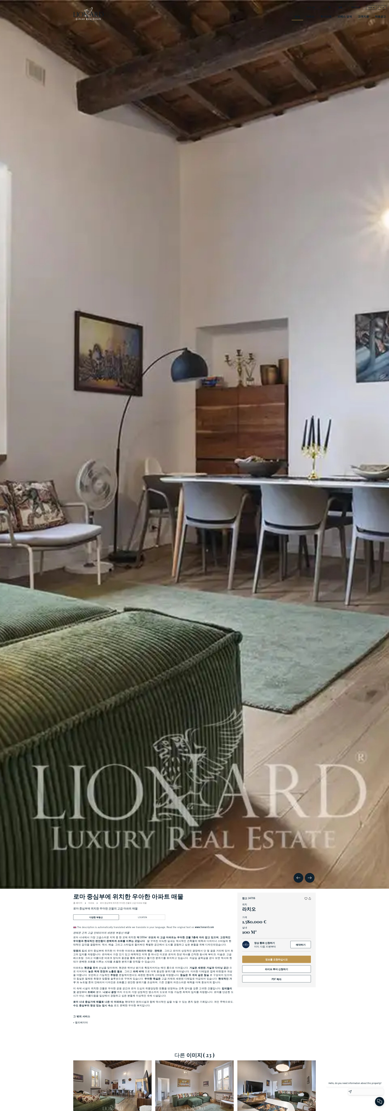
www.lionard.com (204, 927)
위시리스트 (355, 7)
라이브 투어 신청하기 (276, 969)
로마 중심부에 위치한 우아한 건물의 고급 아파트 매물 (123, 902)
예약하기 (301, 945)
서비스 (310, 16)
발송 (340, 7)
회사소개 (325, 16)
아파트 (91, 902)
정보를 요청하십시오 (276, 959)
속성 (297, 16)
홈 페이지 (78, 902)
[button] (306, 898)
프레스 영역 (344, 16)
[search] (330, 7)
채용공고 (380, 16)
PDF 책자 (276, 979)
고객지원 (363, 16)
